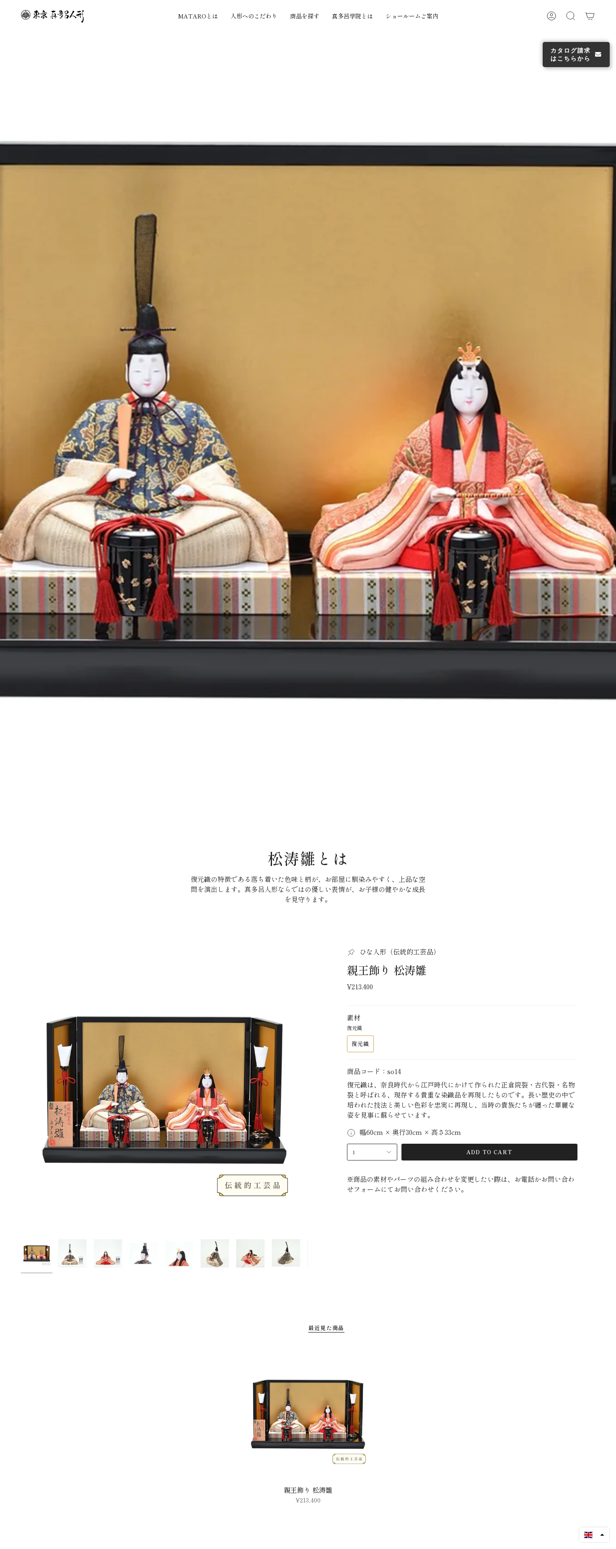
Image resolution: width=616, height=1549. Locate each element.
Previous (21, 1100)
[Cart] (590, 16)
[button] (295, 16)
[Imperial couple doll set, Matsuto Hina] (308, 1424)
